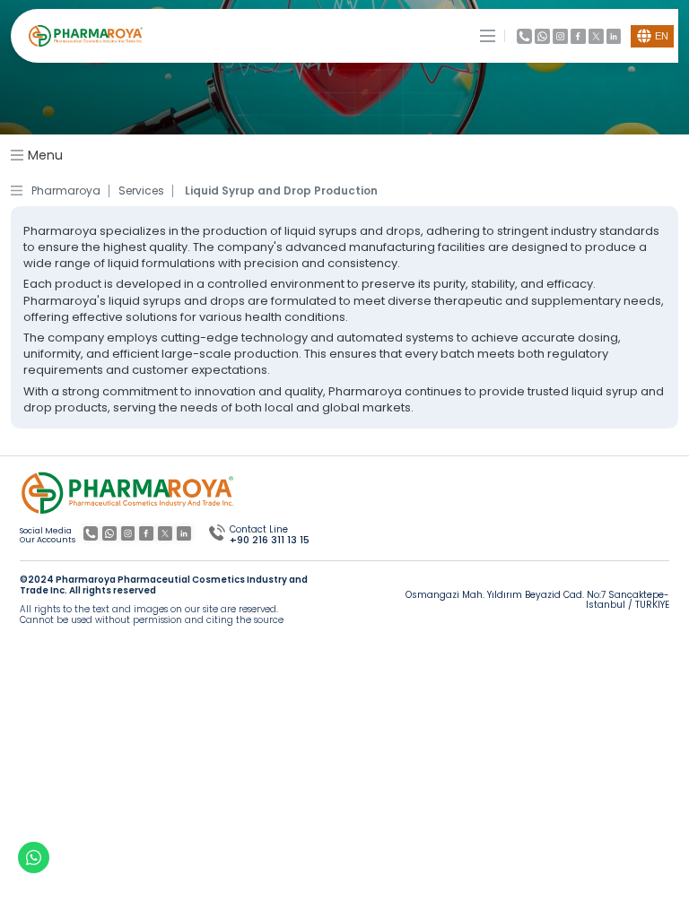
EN (661, 35)
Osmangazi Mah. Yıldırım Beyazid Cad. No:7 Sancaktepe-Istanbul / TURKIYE (537, 600)
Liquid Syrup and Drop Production (281, 191)
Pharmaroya (65, 191)
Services (141, 191)
